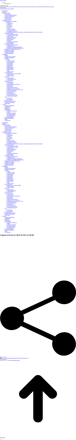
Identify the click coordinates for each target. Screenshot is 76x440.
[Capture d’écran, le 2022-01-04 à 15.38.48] (33, 279)
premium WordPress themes (14, 360)
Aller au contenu (3, 0)
